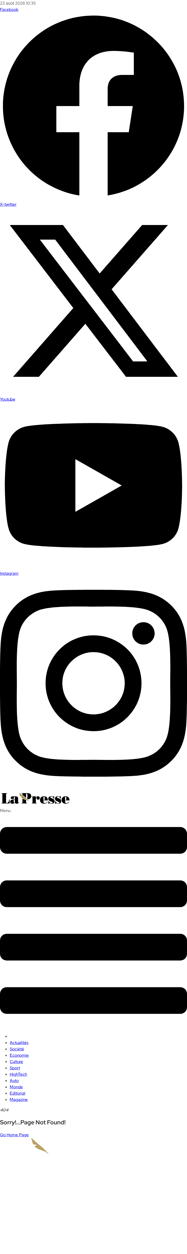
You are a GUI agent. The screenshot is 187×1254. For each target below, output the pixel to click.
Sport (15, 1068)
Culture (16, 1061)
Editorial (17, 1093)
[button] (93, 918)
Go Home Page (14, 1134)
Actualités (19, 1042)
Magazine (19, 1099)
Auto (14, 1080)
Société (17, 1049)
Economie (19, 1055)
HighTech (18, 1074)
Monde (16, 1087)
